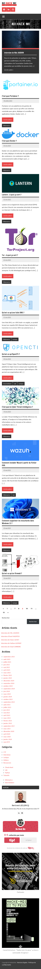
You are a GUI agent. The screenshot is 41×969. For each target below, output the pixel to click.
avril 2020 (6, 734)
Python (7, 773)
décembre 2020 (8, 731)
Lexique (14, 339)
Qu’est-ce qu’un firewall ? (12, 573)
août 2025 (6, 659)
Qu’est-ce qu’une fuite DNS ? (13, 312)
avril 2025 (6, 670)
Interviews (6, 755)
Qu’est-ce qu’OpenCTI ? (11, 354)
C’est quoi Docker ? (9, 140)
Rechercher (6, 618)
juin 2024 (6, 691)
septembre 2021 (9, 726)
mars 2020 (7, 737)
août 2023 (6, 705)
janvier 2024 (7, 697)
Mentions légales (22, 962)
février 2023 (7, 721)
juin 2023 (6, 710)
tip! (12, 840)
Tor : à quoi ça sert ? (10, 255)
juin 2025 (6, 664)
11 (31, 608)
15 (4, 612)
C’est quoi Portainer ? (10, 96)
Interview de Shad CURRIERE (11, 646)
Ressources (7, 763)
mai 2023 (6, 713)
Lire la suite (8, 70)
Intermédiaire (7, 383)
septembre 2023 (9, 702)
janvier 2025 (7, 678)
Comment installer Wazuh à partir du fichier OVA (19, 464)
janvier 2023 (7, 723)
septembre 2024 (9, 689)
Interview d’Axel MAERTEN (10, 636)
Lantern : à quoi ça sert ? (11, 194)
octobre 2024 (7, 686)
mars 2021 (7, 729)
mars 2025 (7, 672)
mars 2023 (7, 718)
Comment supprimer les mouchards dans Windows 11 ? (18, 522)
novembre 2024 (8, 683)
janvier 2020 (7, 739)
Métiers (6, 760)
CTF (4, 752)
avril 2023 (6, 715)
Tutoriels (6, 775)
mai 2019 (6, 742)
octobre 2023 (7, 699)
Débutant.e (6, 125)
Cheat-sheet (9, 767)
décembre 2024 (8, 681)
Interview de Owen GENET (10, 640)
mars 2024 (7, 694)
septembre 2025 (9, 656)
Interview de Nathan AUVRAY (11, 643)
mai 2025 (6, 667)
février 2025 (7, 675)
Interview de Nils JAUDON (14, 52)
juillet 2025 (7, 662)
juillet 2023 (7, 707)
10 (27, 608)
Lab (15, 383)
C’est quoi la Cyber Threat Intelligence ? (17, 407)
